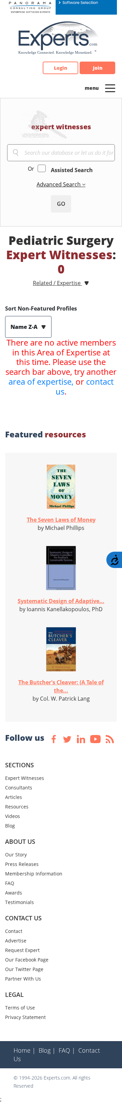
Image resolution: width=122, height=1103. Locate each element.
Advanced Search (59, 184)
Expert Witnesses (24, 778)
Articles (13, 797)
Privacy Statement (25, 1017)
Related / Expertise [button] (57, 283)
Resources (16, 806)
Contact (13, 931)
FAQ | (67, 1050)
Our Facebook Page (26, 959)
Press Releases (22, 864)
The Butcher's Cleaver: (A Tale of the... (61, 686)
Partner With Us (23, 978)
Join (97, 68)
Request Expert (22, 950)
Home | (25, 1050)
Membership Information (33, 873)
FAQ (9, 883)
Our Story (16, 854)
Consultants (18, 787)
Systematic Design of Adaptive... (61, 601)
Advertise (15, 940)
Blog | (47, 1050)
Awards (13, 892)
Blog (10, 825)
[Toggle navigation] (110, 87)
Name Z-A (25, 327)
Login (60, 68)
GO (61, 203)
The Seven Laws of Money (61, 519)
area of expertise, (41, 381)
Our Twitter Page (24, 969)
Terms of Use (20, 1007)
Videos (12, 816)
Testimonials (19, 902)
